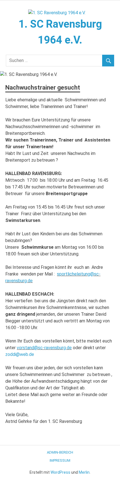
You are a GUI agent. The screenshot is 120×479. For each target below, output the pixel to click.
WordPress (60, 472)
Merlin (84, 472)
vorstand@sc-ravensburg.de (44, 347)
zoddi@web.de (19, 354)
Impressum (60, 460)
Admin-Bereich (60, 452)
